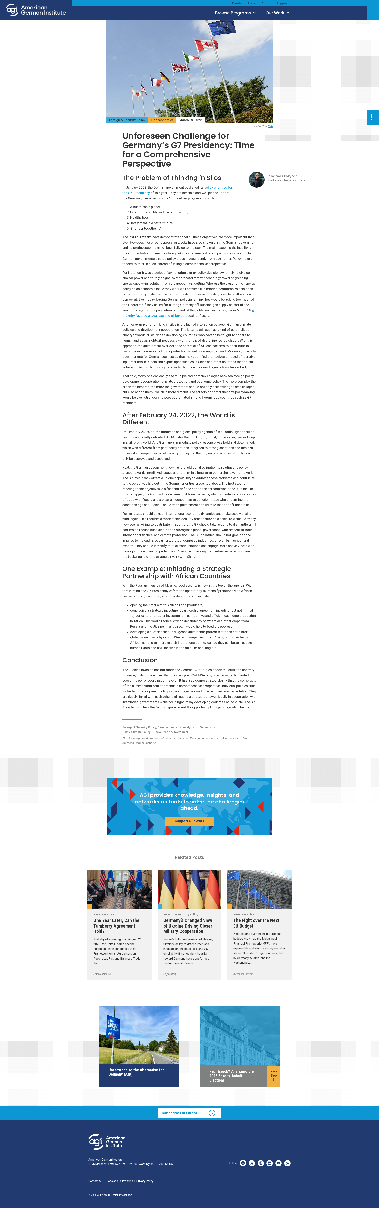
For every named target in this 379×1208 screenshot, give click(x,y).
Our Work (275, 13)
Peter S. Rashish (102, 974)
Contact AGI (95, 1181)
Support (283, 3)
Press (252, 3)
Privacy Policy (144, 1181)
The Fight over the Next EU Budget (256, 923)
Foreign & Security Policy (127, 120)
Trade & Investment (175, 732)
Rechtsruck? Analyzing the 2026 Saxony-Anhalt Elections (231, 1076)
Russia (156, 732)
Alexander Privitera (243, 974)
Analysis (188, 727)
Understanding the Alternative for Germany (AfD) (136, 1072)
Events (237, 3)
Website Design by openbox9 (117, 1195)
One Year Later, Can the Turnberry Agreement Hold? (116, 925)
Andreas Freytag (283, 176)
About (266, 3)
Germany (206, 727)
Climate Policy (140, 732)
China (126, 732)
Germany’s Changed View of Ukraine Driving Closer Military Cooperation (187, 925)
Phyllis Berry (169, 974)
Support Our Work (189, 821)
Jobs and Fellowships (120, 1181)
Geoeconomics (162, 120)
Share (371, 117)
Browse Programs (233, 13)
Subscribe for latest (179, 1113)
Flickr (270, 126)
